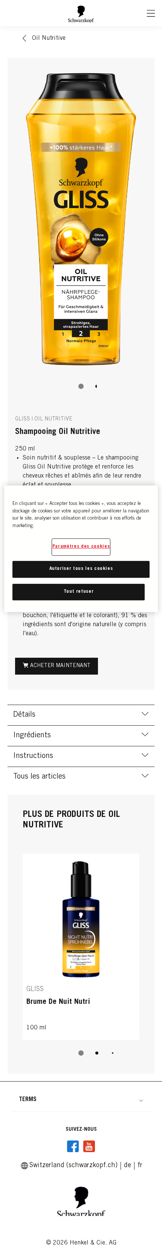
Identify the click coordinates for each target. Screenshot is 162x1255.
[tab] (81, 386)
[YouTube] (89, 1146)
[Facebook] (73, 1146)
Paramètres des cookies (81, 546)
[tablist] (81, 386)
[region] (81, 548)
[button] (81, 1100)
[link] (127, 1165)
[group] (81, 232)
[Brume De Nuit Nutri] (81, 947)
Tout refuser (79, 591)
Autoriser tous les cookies (81, 569)
